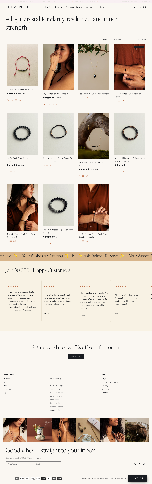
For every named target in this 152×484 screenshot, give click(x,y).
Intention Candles (57, 403)
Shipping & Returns (110, 382)
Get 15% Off (138, 478)
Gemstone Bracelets (58, 396)
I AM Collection (56, 393)
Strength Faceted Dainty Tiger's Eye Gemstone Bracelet (58, 159)
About (6, 382)
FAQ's (104, 379)
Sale (52, 382)
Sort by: (107, 39)
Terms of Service (109, 389)
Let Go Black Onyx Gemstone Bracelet (19, 159)
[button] (134, 7)
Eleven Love (89, 478)
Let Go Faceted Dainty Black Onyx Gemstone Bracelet (92, 235)
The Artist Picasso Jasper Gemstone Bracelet (58, 231)
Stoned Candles (57, 407)
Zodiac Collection (57, 389)
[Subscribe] (58, 464)
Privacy (105, 386)
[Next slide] (141, 298)
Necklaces (54, 400)
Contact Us (106, 393)
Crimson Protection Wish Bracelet (21, 89)
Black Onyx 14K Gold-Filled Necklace (93, 94)
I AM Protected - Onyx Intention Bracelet (127, 95)
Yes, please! (76, 357)
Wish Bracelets (56, 386)
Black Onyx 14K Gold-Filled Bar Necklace (91, 163)
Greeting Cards (56, 410)
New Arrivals (55, 379)
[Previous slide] (10, 298)
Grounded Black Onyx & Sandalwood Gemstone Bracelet (129, 159)
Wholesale (8, 389)
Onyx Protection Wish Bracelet (55, 94)
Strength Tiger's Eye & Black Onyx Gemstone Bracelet (21, 235)
